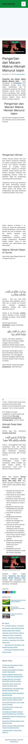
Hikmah (6, 623)
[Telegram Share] (11, 592)
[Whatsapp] (14, 592)
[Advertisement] (14, 23)
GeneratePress (14, 741)
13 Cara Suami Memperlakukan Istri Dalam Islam (18, 608)
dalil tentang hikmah (17, 628)
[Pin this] (9, 592)
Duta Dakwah (8, 4)
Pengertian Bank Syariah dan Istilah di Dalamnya (18, 600)
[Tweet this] (6, 592)
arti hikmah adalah (10, 626)
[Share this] (3, 592)
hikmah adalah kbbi (8, 630)
